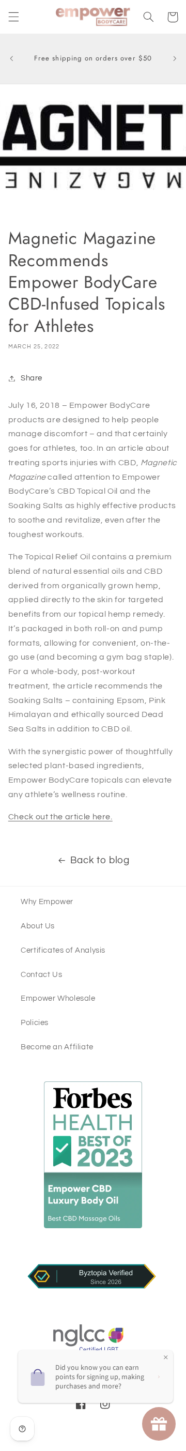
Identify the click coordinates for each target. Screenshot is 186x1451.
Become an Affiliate (57, 1047)
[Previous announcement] (11, 59)
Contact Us (41, 975)
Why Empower (47, 902)
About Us (38, 926)
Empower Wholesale (58, 998)
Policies (35, 1023)
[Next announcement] (174, 59)
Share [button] (31, 378)
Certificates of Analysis (63, 950)
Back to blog (100, 860)
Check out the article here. (60, 817)
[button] (13, 17)
